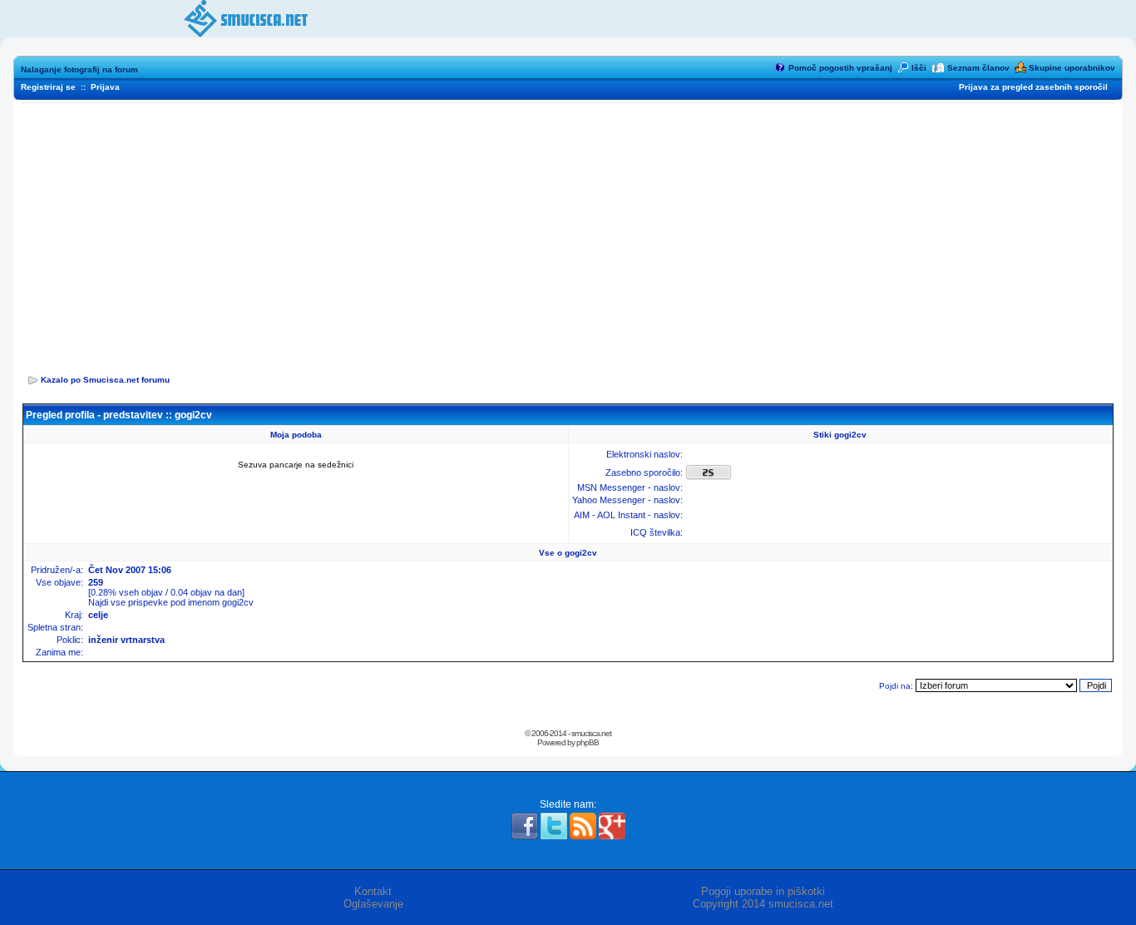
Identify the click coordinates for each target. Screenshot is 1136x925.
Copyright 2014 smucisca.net (763, 904)
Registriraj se (48, 87)
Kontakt (373, 891)
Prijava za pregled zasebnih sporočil (1033, 87)
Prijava (105, 87)
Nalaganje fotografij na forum (79, 69)
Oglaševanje (373, 904)
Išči (918, 67)
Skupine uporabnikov (1072, 67)
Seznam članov (978, 67)
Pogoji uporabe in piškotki (763, 891)
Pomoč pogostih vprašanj (840, 67)
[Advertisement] (568, 233)
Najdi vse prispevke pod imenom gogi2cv (171, 602)
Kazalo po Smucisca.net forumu (105, 379)
